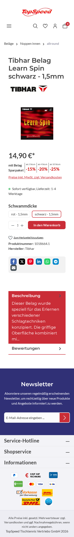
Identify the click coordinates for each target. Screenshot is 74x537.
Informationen (20, 462)
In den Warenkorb (47, 225)
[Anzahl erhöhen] (22, 225)
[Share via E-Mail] (13, 268)
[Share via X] (22, 261)
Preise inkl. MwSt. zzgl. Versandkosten (35, 177)
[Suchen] (35, 26)
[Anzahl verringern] (12, 225)
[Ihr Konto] (55, 26)
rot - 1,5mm (19, 214)
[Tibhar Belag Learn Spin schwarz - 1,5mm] (37, 123)
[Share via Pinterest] (30, 261)
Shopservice (17, 451)
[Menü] (9, 26)
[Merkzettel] (45, 26)
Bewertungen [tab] (26, 348)
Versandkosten (13, 522)
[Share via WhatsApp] (47, 261)
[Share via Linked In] (39, 261)
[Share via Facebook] (13, 261)
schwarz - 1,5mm (46, 214)
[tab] (37, 317)
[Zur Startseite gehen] (37, 11)
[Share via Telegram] (56, 261)
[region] (37, 123)
